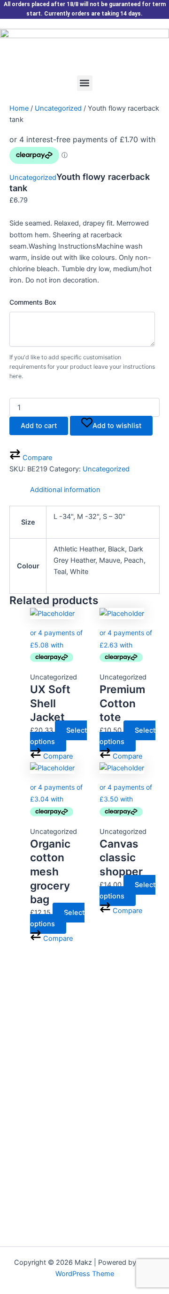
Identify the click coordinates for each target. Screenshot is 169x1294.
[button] (84, 83)
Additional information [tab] (65, 489)
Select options (58, 736)
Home (19, 108)
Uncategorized (58, 108)
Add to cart (39, 425)
